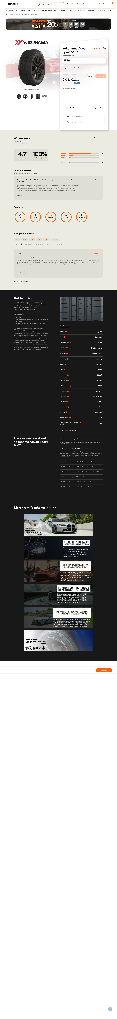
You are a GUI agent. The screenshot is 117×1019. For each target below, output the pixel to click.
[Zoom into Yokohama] (31, 67)
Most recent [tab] (39, 244)
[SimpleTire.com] (11, 4)
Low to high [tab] (59, 244)
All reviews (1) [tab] (18, 244)
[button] (84, 68)
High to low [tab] (49, 244)
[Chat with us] (110, 1009)
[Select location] (100, 4)
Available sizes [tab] (75, 326)
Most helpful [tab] (28, 244)
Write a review (97, 138)
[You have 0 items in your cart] (111, 4)
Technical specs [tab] (64, 326)
